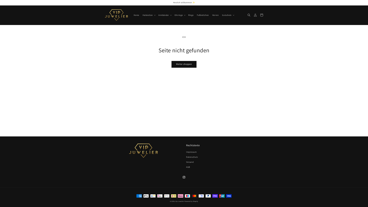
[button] (149, 15)
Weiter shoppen (184, 64)
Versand (190, 162)
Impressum (191, 152)
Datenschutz (192, 157)
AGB (188, 167)
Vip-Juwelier (179, 201)
